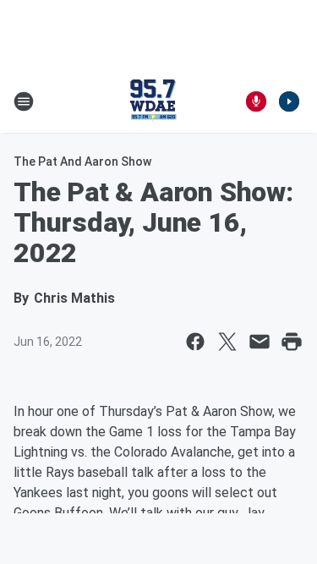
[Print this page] (291, 341)
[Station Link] (153, 101)
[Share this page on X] (227, 341)
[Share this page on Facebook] (195, 341)
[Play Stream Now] (289, 101)
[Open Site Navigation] (24, 101)
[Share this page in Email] (259, 341)
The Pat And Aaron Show (82, 161)
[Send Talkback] (256, 101)
